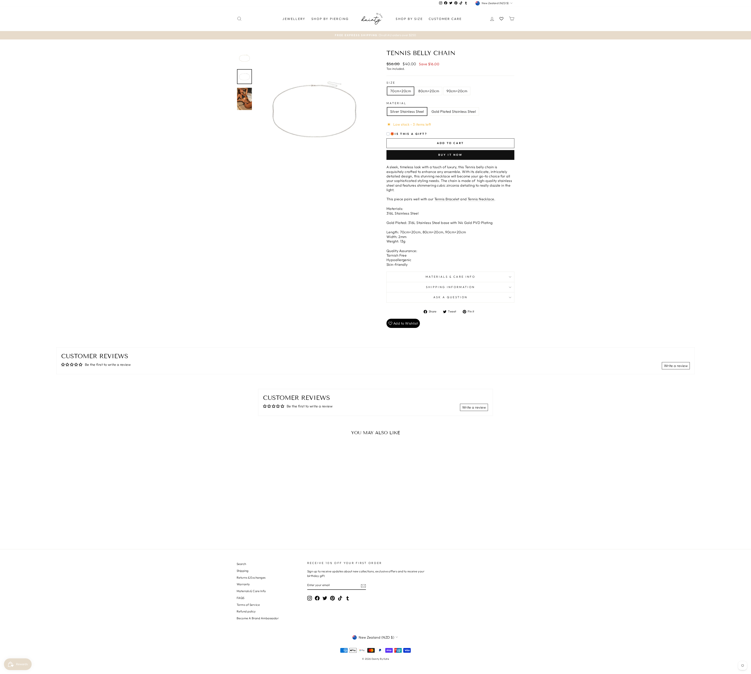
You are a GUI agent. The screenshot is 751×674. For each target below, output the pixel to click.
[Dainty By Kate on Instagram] (309, 598)
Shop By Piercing (330, 19)
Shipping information (450, 287)
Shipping (243, 571)
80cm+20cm (428, 91)
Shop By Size (409, 19)
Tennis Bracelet (446, 199)
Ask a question (450, 297)
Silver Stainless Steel (407, 111)
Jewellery (293, 19)
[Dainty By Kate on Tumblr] (347, 598)
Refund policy (246, 611)
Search (241, 564)
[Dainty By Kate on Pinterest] (332, 598)
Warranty (243, 584)
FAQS (240, 598)
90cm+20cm (456, 91)
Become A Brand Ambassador (258, 618)
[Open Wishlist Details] (501, 18)
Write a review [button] (676, 365)
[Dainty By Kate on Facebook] (317, 598)
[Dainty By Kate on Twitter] (324, 598)
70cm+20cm (400, 91)
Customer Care (445, 19)
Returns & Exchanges (251, 577)
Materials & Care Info (251, 591)
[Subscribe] (363, 585)
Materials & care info (450, 276)
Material (396, 103)
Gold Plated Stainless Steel (453, 111)
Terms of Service (248, 605)
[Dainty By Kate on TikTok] (340, 598)
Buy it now (450, 155)
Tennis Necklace (481, 199)
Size (390, 82)
